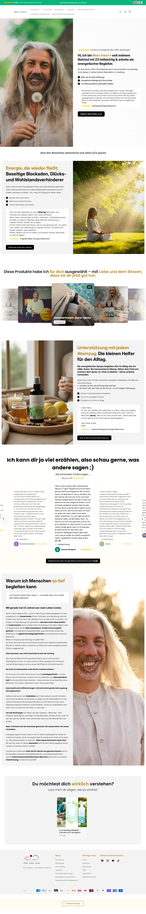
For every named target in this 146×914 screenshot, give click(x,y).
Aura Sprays (59, 860)
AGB (84, 870)
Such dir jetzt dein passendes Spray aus (94, 438)
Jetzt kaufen (59, 322)
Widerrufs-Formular (89, 877)
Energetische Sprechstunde (65, 877)
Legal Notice (86, 873)
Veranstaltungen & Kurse (64, 873)
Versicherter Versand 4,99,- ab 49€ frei (73, 2)
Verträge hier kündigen (73, 903)
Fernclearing (59, 863)
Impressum (86, 863)
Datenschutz (86, 867)
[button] (35, 9)
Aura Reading (60, 867)
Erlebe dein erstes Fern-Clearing (19, 247)
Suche (84, 860)
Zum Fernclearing (26, 321)
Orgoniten (58, 870)
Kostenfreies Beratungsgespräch (66, 880)
